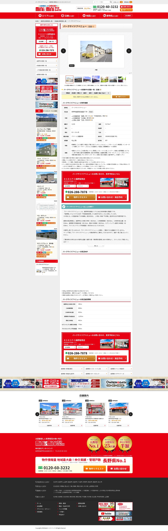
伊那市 (85, 482)
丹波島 (82, 112)
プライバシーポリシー (44, 509)
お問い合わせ (127, 7)
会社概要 (41, 41)
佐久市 (100, 482)
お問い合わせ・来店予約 (111, 197)
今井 (82, 120)
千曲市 (80, 482)
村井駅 (89, 497)
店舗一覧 (51, 41)
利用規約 (39, 511)
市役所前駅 (100, 497)
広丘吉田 (56, 486)
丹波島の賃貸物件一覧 (60, 21)
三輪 (71, 486)
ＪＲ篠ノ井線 (76, 120)
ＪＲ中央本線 (66, 490)
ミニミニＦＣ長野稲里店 (74, 178)
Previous (63, 50)
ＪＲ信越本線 (76, 116)
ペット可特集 (63, 509)
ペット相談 (54, 111)
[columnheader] (74, 93)
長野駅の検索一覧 (42, 74)
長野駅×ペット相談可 (117, 369)
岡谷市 (90, 482)
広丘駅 (94, 497)
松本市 (55, 482)
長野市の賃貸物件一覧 (46, 21)
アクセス (80, 186)
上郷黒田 (91, 486)
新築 (39, 111)
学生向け (61, 514)
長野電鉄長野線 (76, 490)
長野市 (78, 112)
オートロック (46, 111)
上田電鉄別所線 (66, 492)
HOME (37, 21)
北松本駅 (66, 497)
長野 (82, 116)
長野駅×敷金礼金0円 (67, 374)
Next (128, 50)
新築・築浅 (62, 503)
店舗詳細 (49, 425)
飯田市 (70, 482)
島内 (81, 486)
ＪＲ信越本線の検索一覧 (44, 70)
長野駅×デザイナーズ (117, 374)
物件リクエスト (127, 10)
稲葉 (74, 486)
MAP (91, 112)
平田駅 (84, 497)
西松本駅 (78, 497)
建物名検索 (81, 503)
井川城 (86, 486)
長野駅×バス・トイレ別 (93, 369)
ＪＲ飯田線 (85, 490)
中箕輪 (62, 486)
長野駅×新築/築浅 (66, 369)
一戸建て (61, 511)
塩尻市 (75, 482)
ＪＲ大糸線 (57, 492)
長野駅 (60, 497)
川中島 (83, 118)
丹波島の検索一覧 (42, 65)
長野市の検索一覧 (42, 61)
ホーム (39, 503)
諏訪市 (95, 482)
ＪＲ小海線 (75, 492)
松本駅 (55, 497)
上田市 (65, 482)
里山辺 (67, 486)
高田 (78, 486)
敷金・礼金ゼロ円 (64, 506)
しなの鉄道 (102, 490)
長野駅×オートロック (92, 374)
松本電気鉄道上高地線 (113, 490)
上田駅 (107, 497)
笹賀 (96, 486)
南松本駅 (72, 497)
